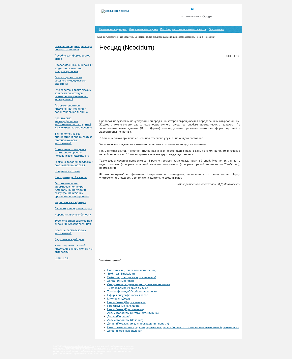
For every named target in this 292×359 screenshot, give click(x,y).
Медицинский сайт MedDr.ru (79, 346)
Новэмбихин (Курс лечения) (125, 309)
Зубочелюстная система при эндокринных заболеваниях (73, 222)
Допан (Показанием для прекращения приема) (138, 323)
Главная (199, 9)
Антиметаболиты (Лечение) (125, 320)
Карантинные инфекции (70, 202)
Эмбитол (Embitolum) (121, 273)
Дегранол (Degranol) (120, 280)
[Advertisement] (169, 88)
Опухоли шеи (216, 29)
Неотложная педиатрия (113, 29)
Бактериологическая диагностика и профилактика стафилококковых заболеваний (73, 138)
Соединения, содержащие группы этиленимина (138, 284)
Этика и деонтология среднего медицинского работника (70, 80)
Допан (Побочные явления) (125, 330)
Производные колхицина (123, 305)
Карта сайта (217, 9)
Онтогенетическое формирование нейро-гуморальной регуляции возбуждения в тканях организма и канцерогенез (72, 190)
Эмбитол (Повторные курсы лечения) (131, 277)
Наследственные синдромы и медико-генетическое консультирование (74, 68)
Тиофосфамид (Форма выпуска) (128, 287)
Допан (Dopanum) (119, 316)
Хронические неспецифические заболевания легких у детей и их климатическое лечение (73, 122)
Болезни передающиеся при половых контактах (73, 48)
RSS (233, 9)
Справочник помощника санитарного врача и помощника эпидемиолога (72, 152)
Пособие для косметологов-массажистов (183, 29)
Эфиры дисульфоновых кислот (127, 295)
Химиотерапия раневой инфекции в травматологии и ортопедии (74, 248)
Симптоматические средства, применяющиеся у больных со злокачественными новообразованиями (173, 327)
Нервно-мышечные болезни (73, 214)
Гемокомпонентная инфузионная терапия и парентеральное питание (71, 108)
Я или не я (62, 257)
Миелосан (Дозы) (118, 298)
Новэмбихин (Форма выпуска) (126, 302)
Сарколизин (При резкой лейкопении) (132, 270)
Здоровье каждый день (69, 239)
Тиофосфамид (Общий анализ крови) (132, 291)
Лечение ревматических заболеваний (70, 231)
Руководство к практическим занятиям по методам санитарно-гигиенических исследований (73, 94)
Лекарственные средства (143, 29)
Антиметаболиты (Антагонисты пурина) (133, 312)
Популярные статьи (67, 171)
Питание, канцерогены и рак (73, 208)
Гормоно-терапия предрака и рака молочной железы (74, 163)
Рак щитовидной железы (71, 177)
